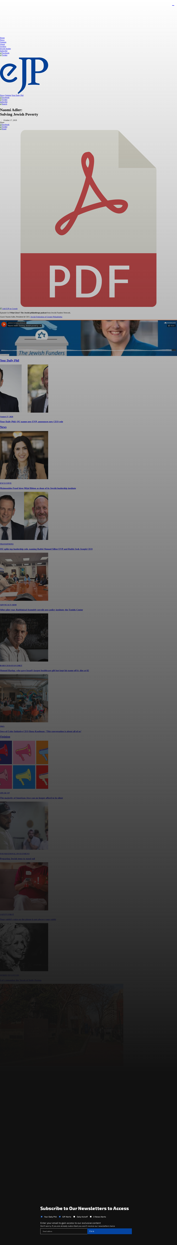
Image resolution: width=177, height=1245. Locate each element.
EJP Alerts (66, 1217)
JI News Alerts (99, 1217)
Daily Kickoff (82, 1217)
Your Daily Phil (50, 1217)
